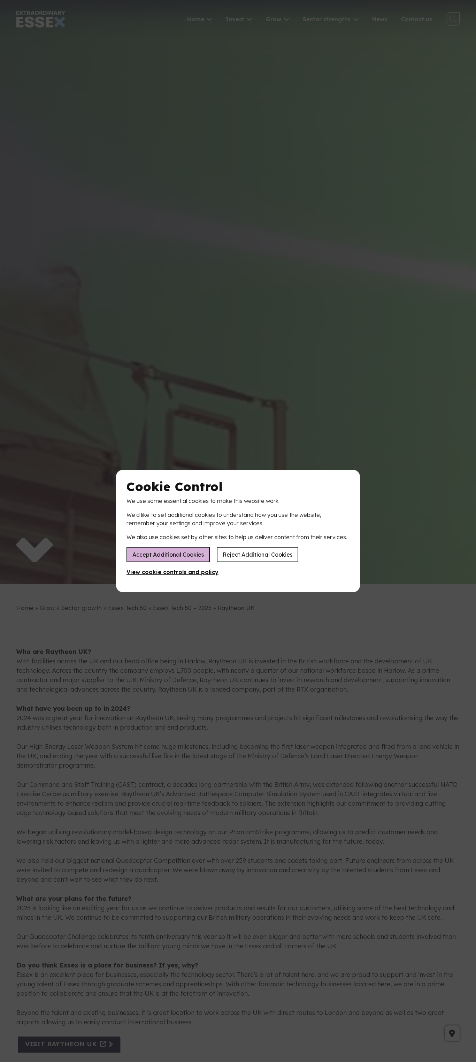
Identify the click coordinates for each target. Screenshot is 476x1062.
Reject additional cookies (257, 554)
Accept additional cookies (168, 554)
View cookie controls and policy (172, 571)
